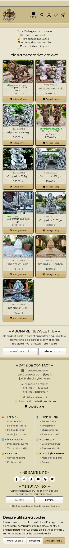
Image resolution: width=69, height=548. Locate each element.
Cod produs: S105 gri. (50, 220)
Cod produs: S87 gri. (18, 176)
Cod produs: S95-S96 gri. (18, 220)
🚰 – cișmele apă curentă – (34, 50)
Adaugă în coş (19, 99)
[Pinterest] (45, 479)
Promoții (46, 462)
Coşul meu (64, 13)
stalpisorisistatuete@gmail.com (35, 401)
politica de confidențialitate (44, 506)
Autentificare (49, 421)
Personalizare (15, 540)
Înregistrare (48, 426)
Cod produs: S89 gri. (51, 176)
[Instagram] (24, 479)
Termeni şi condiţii (17, 448)
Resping (34, 540)
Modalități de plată (52, 458)
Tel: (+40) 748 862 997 (34, 392)
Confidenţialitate (16, 458)
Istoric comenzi (50, 430)
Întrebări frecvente (17, 444)
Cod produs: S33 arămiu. (18, 89)
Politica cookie (14, 462)
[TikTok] (31, 479)
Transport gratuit (20, 85)
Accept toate (54, 540)
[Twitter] (52, 479)
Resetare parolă (50, 434)
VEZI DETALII (50, 85)
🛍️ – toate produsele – (34, 35)
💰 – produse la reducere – (34, 39)
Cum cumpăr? (15, 421)
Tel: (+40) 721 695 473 (34, 388)
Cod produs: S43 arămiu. (51, 133)
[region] (34, 529)
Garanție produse (16, 434)
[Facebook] (17, 479)
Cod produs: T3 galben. (50, 264)
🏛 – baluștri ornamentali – (34, 42)
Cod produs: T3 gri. (18, 308)
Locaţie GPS (36, 406)
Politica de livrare (16, 426)
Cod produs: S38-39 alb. (51, 88)
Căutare (41, 15)
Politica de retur (16, 430)
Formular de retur (52, 448)
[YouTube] (38, 479)
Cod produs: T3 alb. (18, 264)
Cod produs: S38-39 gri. (18, 132)
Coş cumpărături (51, 444)
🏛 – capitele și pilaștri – (34, 46)
